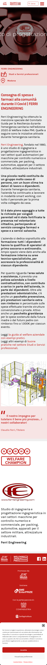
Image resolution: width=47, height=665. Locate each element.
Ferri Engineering (12, 144)
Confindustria (23, 606)
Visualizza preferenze (23, 657)
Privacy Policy (28, 662)
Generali (23, 576)
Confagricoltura (23, 615)
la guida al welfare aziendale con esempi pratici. (23, 336)
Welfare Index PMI (12, 3)
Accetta (23, 650)
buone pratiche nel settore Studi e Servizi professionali (23, 345)
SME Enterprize (23, 591)
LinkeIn (44, 559)
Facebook (39, 559)
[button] (43, 625)
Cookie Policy (17, 662)
